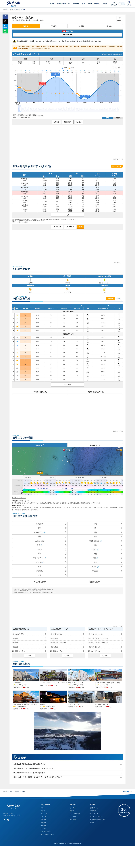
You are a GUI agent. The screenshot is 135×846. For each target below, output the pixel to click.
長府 (38, 545)
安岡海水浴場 (85, 503)
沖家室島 (95, 571)
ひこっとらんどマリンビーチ (98, 507)
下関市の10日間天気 (39, 392)
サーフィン (73, 808)
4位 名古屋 (54, 647)
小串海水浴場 (95, 503)
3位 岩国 (15, 643)
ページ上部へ (127, 791)
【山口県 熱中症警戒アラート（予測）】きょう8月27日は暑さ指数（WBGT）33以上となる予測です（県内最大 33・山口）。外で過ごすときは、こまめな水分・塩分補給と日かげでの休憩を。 (67, 48)
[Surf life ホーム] (13, 4)
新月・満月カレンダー (47, 834)
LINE (5, 32)
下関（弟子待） (38, 558)
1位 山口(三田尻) (18, 634)
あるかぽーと (26, 507)
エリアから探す (40, 582)
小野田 (39, 549)
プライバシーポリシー (96, 817)
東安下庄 (39, 571)
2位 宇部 (15, 638)
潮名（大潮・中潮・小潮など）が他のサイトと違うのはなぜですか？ (38, 777)
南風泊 (94, 549)
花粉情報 (43, 825)
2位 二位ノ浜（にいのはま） (98, 638)
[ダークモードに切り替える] (122, 3)
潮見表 (18, 9)
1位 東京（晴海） (56, 634)
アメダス (43, 828)
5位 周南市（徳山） (19, 651)
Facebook (5, 18)
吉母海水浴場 (16, 503)
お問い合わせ (94, 808)
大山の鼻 (38, 562)
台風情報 (43, 819)
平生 (39, 567)
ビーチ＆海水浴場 (75, 814)
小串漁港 (58, 507)
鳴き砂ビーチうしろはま (61, 503)
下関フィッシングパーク (79, 507)
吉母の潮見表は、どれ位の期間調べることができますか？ (34, 768)
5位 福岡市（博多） (57, 651)
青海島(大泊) (38, 532)
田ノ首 (94, 567)
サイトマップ (94, 814)
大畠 (95, 554)
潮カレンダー (45, 814)
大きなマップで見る (19, 498)
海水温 (109, 26)
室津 (39, 575)
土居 (95, 562)
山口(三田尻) (39, 541)
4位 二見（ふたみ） (95, 647)
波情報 (81, 26)
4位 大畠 (15, 647)
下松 (95, 545)
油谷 (95, 532)
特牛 (39, 536)
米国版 (92, 822)
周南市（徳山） (94, 541)
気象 (11, 9)
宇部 (94, 558)
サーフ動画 (73, 817)
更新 (80, 226)
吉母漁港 (18, 510)
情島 (39, 554)
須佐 (39, 528)
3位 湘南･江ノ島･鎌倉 (58, 643)
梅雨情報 (43, 822)
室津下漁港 (113, 507)
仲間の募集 (73, 819)
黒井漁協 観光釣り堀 (47, 507)
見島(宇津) (39, 524)
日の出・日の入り (46, 831)
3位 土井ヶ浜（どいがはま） (98, 643)
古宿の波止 (66, 507)
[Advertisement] (67, 143)
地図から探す (95, 582)
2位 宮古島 (54, 638)
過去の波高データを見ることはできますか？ (29, 773)
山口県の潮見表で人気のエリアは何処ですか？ (30, 764)
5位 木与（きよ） (94, 651)
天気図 (53, 26)
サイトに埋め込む (117, 166)
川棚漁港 (35, 507)
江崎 (95, 524)
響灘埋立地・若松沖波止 (30, 510)
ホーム (5, 9)
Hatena (5, 27)
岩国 (95, 536)
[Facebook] (8, 820)
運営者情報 (93, 811)
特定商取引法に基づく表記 (97, 819)
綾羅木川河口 (16, 507)
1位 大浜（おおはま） (96, 634)
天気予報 (43, 817)
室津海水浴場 (74, 503)
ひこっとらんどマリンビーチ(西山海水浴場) (36, 503)
